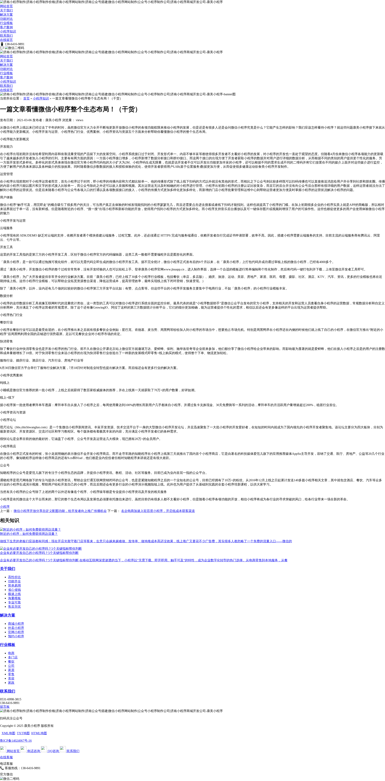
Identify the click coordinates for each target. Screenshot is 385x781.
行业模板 (6, 23)
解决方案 (6, 14)
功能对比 (6, 18)
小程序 (5, 506)
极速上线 (14, 594)
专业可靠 (14, 602)
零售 (11, 674)
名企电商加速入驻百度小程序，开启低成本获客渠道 (158, 511)
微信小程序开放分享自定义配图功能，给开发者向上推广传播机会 (60, 511)
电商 (11, 653)
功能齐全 (14, 581)
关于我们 (6, 10)
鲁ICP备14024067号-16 (16, 740)
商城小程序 (16, 623)
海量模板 (14, 598)
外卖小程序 (16, 628)
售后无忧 (14, 606)
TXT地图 (23, 733)
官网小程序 (16, 632)
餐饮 (11, 661)
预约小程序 (16, 636)
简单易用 (14, 585)
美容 (11, 678)
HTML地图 (39, 733)
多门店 (13, 657)
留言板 (5, 706)
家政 (11, 682)
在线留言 (6, 40)
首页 (26, 98)
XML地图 (8, 733)
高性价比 (14, 577)
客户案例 (6, 27)
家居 (11, 670)
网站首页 (6, 6)
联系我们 (6, 35)
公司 (11, 665)
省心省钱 (14, 589)
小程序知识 (8, 31)
